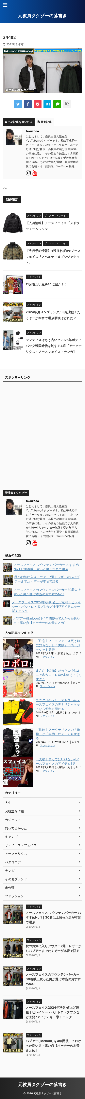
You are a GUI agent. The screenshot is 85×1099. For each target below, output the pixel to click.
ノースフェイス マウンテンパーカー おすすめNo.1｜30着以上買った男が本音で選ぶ (53, 917)
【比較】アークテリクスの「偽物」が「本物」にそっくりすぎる (58, 734)
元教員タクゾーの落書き (42, 15)
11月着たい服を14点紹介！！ (46, 284)
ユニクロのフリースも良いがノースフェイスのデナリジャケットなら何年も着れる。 (58, 704)
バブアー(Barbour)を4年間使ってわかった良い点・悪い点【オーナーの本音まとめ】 (53, 1045)
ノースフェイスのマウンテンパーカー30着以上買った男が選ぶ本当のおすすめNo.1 (53, 979)
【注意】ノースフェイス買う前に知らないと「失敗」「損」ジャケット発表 (58, 645)
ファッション (47, 656)
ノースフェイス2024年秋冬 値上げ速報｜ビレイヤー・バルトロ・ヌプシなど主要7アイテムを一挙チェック (52, 1012)
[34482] (47, 104)
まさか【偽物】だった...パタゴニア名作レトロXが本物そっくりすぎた (59, 674)
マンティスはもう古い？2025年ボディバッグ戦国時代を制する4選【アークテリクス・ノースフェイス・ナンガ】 (54, 346)
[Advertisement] (42, 437)
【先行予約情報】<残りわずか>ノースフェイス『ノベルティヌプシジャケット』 (53, 256)
